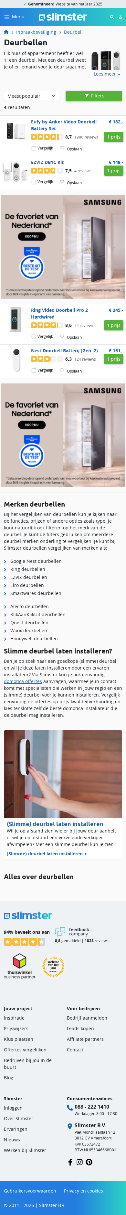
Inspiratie (14, 1018)
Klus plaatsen (18, 1039)
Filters (97, 96)
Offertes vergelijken (25, 1050)
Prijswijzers (16, 1028)
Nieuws (12, 1140)
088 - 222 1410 (92, 1106)
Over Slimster (18, 1118)
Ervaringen (15, 1129)
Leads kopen (80, 1028)
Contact (75, 1050)
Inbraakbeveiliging (36, 32)
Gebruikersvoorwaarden (30, 1191)
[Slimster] (9, 32)
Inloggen (13, 1108)
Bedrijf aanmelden (87, 1018)
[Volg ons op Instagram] (79, 1162)
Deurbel (72, 32)
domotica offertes (23, 681)
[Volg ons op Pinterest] (89, 1162)
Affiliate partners (85, 1039)
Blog (8, 1078)
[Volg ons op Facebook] (70, 1162)
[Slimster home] (63, 16)
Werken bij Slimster (25, 1150)
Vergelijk (45, 148)
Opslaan (74, 149)
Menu (18, 17)
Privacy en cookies (83, 1191)
